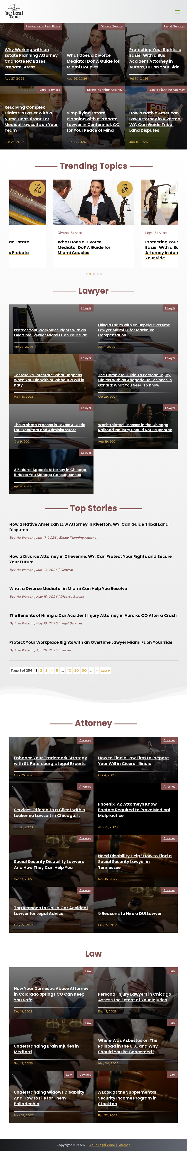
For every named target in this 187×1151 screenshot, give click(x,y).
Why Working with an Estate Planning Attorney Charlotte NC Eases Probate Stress (31, 58)
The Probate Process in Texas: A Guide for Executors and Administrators (49, 427)
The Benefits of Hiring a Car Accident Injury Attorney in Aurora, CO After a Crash (93, 615)
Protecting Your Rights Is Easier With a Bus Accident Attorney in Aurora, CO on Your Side (155, 58)
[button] (87, 274)
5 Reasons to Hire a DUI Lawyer (130, 913)
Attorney (85, 740)
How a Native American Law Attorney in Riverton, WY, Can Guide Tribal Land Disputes (155, 121)
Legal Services (174, 26)
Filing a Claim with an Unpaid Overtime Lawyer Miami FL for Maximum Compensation (134, 330)
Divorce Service (111, 26)
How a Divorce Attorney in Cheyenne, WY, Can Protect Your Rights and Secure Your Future (90, 559)
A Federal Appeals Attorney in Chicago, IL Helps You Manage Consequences (50, 472)
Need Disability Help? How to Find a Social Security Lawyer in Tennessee (135, 861)
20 (76, 670)
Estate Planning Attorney (104, 89)
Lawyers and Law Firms (43, 26)
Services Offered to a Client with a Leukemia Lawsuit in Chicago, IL (49, 812)
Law (88, 971)
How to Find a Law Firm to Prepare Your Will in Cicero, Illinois (133, 760)
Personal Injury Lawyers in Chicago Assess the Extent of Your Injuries (134, 997)
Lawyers (85, 1074)
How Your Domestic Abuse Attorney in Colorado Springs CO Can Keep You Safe (51, 994)
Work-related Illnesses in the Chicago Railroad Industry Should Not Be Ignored (135, 427)
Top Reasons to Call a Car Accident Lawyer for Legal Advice (51, 910)
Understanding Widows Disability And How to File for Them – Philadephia (49, 1097)
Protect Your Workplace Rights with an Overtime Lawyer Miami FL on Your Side (50, 332)
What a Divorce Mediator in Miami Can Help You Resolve (68, 588)
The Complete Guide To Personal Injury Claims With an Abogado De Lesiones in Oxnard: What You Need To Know (135, 380)
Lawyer (86, 308)
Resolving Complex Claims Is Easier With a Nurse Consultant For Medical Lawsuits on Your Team (31, 118)
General (66, 570)
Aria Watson (23, 537)
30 (84, 670)
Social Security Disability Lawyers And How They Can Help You (49, 864)
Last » (105, 670)
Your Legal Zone (102, 1145)
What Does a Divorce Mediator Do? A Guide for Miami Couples (93, 61)
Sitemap (124, 1145)
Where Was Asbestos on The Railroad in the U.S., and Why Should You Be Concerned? (128, 1046)
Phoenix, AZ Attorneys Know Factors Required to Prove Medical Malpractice (134, 809)
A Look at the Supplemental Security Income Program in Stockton (127, 1097)
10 (69, 670)
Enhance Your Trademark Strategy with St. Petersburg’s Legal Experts (50, 760)
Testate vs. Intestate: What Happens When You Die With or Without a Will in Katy (49, 380)
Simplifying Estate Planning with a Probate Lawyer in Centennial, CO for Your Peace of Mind (93, 121)
